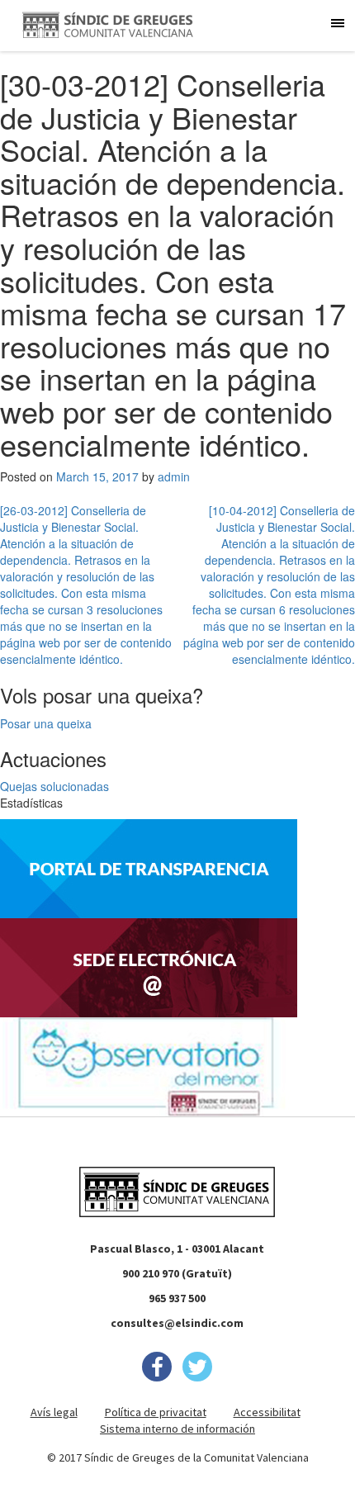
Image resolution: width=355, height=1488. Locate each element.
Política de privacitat (155, 1412)
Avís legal (54, 1412)
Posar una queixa (46, 723)
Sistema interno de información (177, 1428)
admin (174, 476)
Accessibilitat (267, 1412)
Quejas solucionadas (54, 786)
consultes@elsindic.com (177, 1322)
